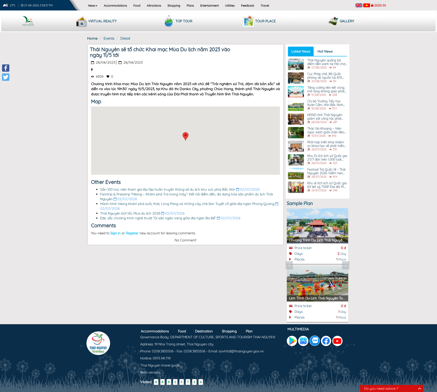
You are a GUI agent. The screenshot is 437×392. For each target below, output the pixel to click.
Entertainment (209, 5)
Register (132, 233)
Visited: (146, 381)
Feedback (247, 5)
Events (109, 38)
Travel (265, 5)
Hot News (325, 51)
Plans (190, 5)
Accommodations (115, 5)
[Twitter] (5, 77)
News (91, 5)
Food (136, 5)
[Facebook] (5, 68)
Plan (249, 331)
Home (92, 38)
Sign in (380, 5)
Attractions (154, 5)
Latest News (300, 51)
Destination (204, 331)
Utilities (230, 5)
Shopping (174, 5)
